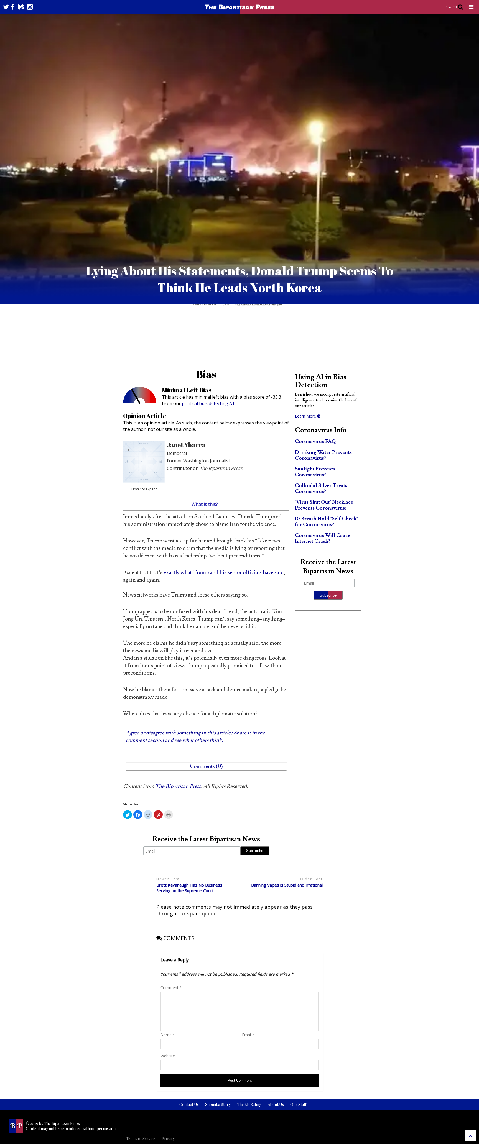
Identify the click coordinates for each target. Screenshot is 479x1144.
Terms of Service (140, 1138)
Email (248, 1034)
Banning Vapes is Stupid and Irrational (287, 885)
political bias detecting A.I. (208, 403)
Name (167, 1034)
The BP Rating (249, 1104)
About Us (276, 1104)
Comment (171, 987)
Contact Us (189, 1104)
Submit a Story (218, 1104)
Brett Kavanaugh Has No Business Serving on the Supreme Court (189, 887)
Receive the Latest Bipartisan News (206, 839)
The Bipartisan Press (178, 786)
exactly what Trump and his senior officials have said (224, 572)
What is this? (205, 504)
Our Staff (298, 1104)
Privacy (168, 1138)
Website (167, 1055)
